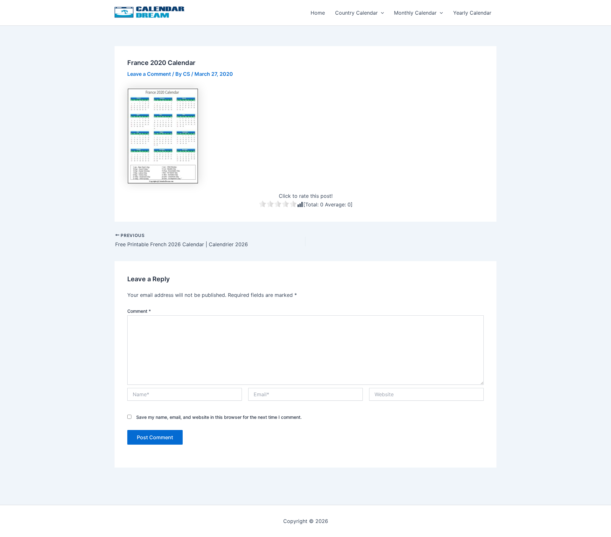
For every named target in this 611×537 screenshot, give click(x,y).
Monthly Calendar (415, 13)
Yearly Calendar (472, 13)
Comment (139, 311)
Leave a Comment (149, 74)
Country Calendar (356, 13)
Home (318, 13)
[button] (381, 12)
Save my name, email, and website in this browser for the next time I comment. (219, 417)
